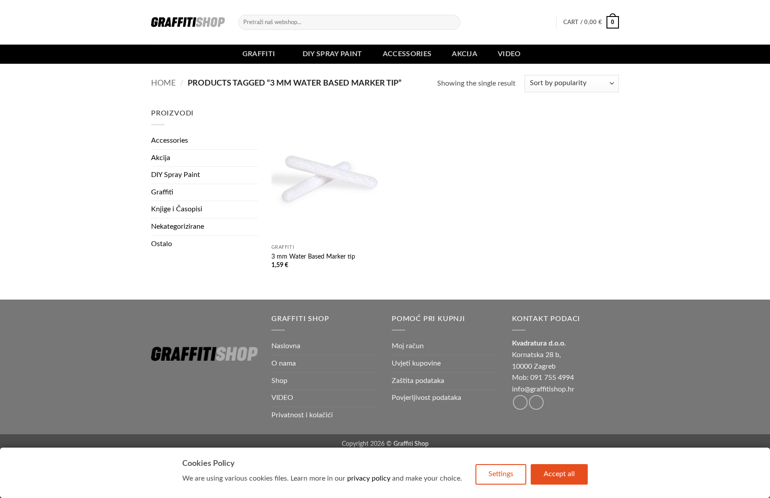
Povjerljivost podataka (426, 397)
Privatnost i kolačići (302, 415)
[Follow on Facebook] (520, 402)
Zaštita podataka (418, 380)
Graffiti (258, 54)
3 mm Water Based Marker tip (313, 256)
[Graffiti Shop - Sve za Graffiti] (188, 22)
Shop (279, 380)
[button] (591, 22)
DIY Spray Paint (332, 54)
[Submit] (451, 22)
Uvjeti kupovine (416, 363)
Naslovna (285, 346)
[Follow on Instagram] (536, 402)
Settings (500, 473)
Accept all (559, 473)
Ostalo (161, 243)
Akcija (464, 54)
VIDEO (509, 54)
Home (163, 83)
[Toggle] (252, 192)
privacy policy (368, 478)
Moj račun (408, 346)
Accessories (407, 54)
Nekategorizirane (177, 226)
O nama (283, 363)
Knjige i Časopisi (176, 209)
